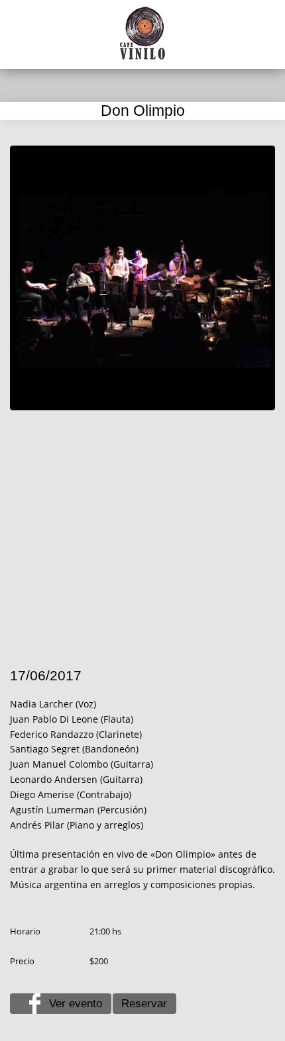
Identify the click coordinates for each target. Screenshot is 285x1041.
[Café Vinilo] (142, 33)
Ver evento (75, 1003)
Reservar (144, 1003)
